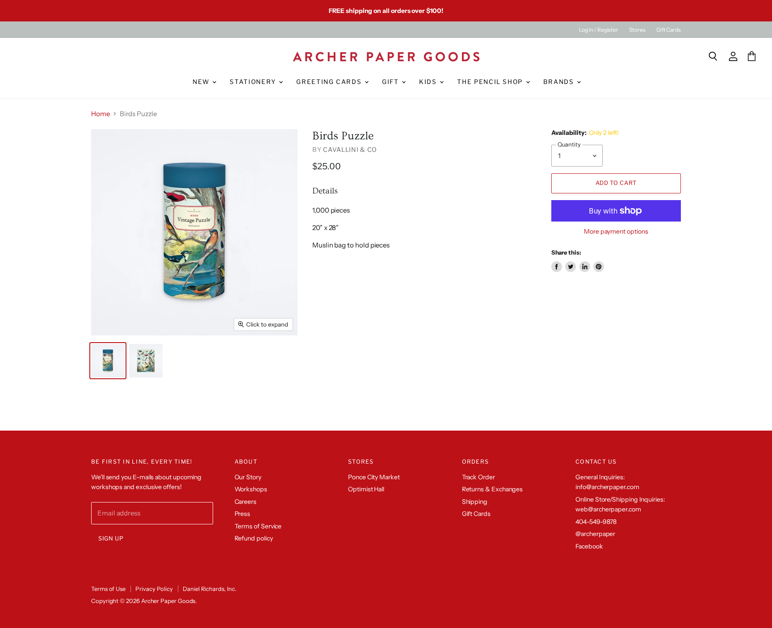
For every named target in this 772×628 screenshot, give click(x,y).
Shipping (474, 502)
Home (100, 113)
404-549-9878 (596, 522)
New (202, 81)
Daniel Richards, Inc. (209, 588)
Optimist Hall (366, 489)
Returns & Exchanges (492, 489)
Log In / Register (598, 30)
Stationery (254, 81)
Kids (429, 81)
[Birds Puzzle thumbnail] (108, 360)
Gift (391, 81)
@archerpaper (595, 534)
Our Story (248, 477)
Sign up (111, 538)
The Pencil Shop (490, 81)
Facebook (589, 546)
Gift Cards (668, 30)
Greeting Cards (330, 81)
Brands (559, 81)
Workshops (251, 489)
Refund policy (254, 538)
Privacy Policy (154, 588)
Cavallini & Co (350, 149)
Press (243, 514)
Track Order (478, 477)
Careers (245, 502)
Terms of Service (258, 526)
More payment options (616, 231)
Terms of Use (108, 588)
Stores (637, 30)
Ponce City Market (374, 477)
